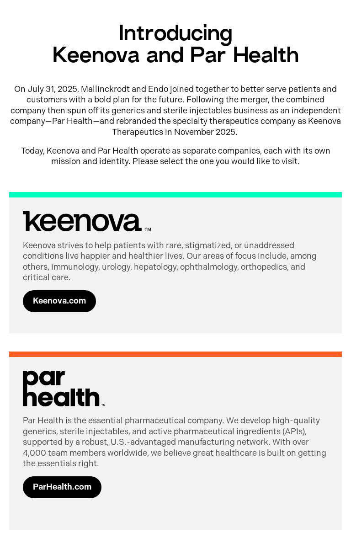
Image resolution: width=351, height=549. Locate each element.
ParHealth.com (62, 487)
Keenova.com (59, 301)
